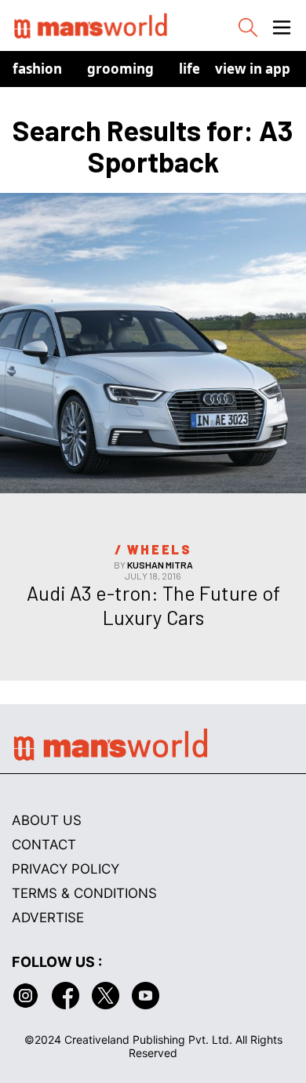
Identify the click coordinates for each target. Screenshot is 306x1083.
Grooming (120, 69)
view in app (252, 69)
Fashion (37, 69)
